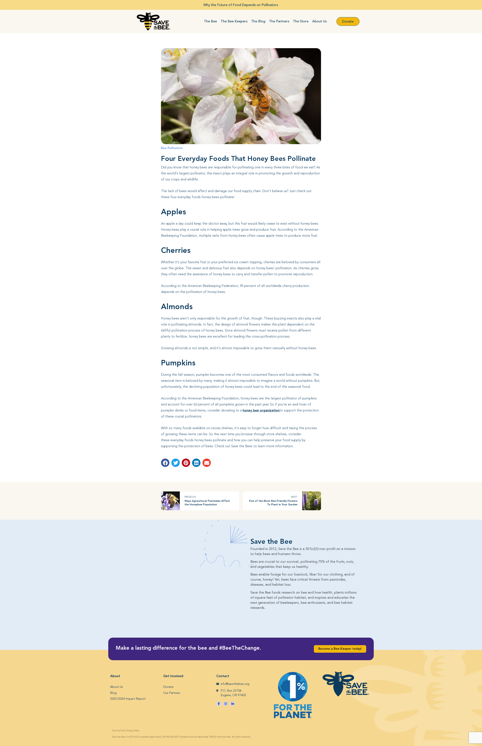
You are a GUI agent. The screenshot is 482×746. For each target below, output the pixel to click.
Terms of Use (118, 731)
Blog (113, 693)
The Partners (279, 21)
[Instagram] (225, 703)
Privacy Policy (133, 731)
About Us (319, 21)
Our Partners (171, 693)
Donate (168, 687)
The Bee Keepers (234, 21)
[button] (165, 463)
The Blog (258, 21)
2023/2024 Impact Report (128, 698)
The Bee (210, 21)
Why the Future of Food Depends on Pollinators (241, 5)
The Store (300, 21)
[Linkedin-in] (232, 703)
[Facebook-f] (218, 703)
